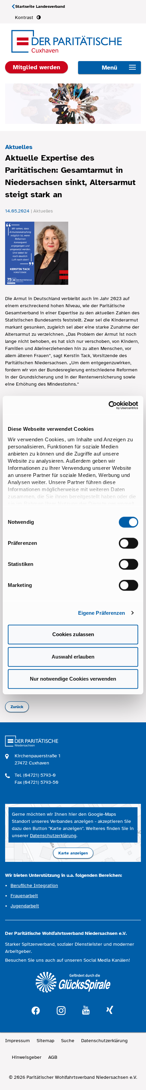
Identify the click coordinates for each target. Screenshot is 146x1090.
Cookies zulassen (73, 634)
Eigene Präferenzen (101, 613)
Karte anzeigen (73, 853)
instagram (61, 1009)
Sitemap (45, 1040)
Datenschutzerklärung (53, 835)
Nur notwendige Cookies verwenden (73, 679)
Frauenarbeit (24, 896)
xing (109, 1010)
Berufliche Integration (34, 885)
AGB (52, 1057)
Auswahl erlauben (73, 657)
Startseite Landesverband (40, 6)
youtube (86, 1010)
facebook (35, 1009)
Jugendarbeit (25, 906)
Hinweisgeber (26, 1057)
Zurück (17, 706)
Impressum (17, 1040)
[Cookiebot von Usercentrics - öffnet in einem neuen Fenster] (108, 405)
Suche (67, 1040)
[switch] (128, 543)
